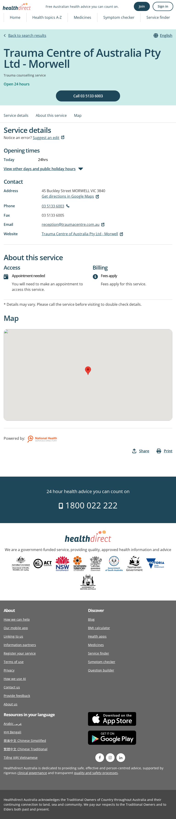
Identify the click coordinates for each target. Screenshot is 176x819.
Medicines (82, 17)
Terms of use (14, 662)
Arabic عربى (13, 723)
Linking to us (13, 636)
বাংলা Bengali (12, 732)
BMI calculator (99, 628)
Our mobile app (16, 628)
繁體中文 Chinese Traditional (25, 749)
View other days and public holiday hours (40, 168)
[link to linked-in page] (120, 757)
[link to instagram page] (110, 757)
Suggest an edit (46, 137)
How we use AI (15, 679)
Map (78, 115)
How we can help (17, 619)
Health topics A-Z (47, 17)
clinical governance (32, 773)
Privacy (9, 670)
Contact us (12, 687)
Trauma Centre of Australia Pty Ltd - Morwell (80, 233)
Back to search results (27, 35)
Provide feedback (17, 695)
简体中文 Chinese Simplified (25, 740)
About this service (51, 115)
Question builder (101, 670)
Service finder (158, 17)
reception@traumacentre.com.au (70, 224)
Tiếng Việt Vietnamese (21, 757)
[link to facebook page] (99, 757)
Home (15, 17)
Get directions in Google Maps (68, 196)
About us (10, 704)
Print (168, 450)
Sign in (163, 6)
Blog (91, 619)
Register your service (20, 653)
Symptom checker (119, 17)
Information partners (20, 645)
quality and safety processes (96, 773)
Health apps (97, 636)
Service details (16, 115)
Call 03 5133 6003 (88, 95)
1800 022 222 (90, 505)
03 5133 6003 (53, 206)
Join (142, 6)
